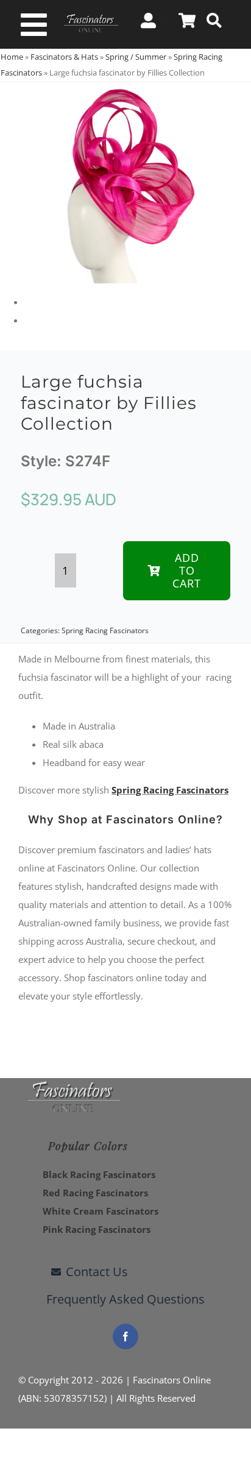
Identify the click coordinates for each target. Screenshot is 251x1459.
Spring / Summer (135, 56)
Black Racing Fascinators (99, 1174)
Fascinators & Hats (64, 56)
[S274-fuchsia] (125, 182)
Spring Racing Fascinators (105, 630)
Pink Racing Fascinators (96, 1229)
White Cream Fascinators (100, 1211)
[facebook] (125, 1336)
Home (12, 56)
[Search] (214, 20)
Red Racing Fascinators (95, 1193)
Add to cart (186, 570)
